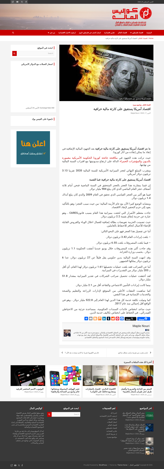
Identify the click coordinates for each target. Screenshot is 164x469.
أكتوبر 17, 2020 (145, 113)
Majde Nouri (135, 113)
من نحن (52, 33)
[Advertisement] (106, 131)
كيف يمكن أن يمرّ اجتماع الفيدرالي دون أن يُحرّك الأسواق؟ (132, 439)
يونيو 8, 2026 (140, 453)
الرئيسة (149, 33)
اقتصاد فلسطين (137, 33)
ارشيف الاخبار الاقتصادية (67, 33)
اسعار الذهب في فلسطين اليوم (90, 33)
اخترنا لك (148, 383)
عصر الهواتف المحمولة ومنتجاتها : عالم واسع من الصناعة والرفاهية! (65, 390)
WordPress (103, 465)
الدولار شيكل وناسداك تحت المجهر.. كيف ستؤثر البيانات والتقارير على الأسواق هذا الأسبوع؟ (134, 428)
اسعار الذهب (112, 419)
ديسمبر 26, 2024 (146, 395)
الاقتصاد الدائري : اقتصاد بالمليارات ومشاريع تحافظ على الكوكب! (101, 390)
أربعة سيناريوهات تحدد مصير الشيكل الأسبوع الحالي (134, 449)
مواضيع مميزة (137, 105)
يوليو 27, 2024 (39, 392)
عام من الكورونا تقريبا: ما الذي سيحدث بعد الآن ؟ (82, 353)
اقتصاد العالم (122, 33)
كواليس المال (134, 465)
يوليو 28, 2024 (75, 395)
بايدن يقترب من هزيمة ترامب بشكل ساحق (133, 353)
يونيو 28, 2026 (139, 434)
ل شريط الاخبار (111, 434)
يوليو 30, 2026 (139, 420)
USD (52, 108)
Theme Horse (122, 465)
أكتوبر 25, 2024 (111, 395)
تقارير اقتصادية (109, 33)
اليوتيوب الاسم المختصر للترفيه (30, 389)
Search (14, 53)
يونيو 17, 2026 (139, 443)
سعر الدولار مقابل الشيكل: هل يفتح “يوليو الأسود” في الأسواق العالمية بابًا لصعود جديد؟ (133, 415)
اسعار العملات (112, 422)
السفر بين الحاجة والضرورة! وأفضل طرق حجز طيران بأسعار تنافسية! (136, 390)
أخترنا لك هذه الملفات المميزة (138, 362)
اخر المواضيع (146, 408)
